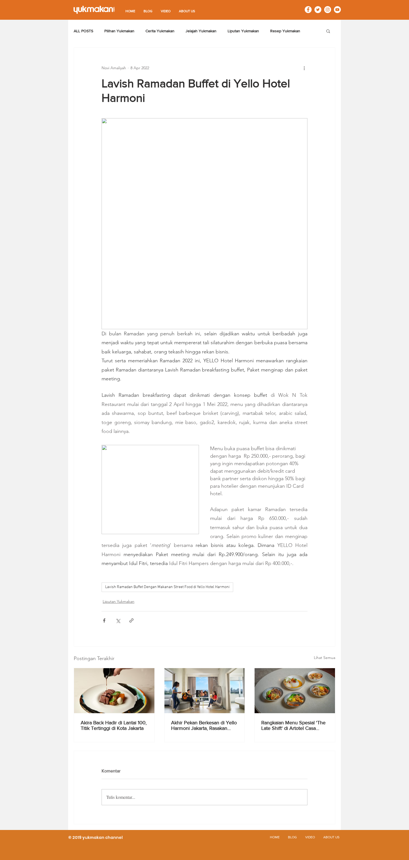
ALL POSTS (83, 31)
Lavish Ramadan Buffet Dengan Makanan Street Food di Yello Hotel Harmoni (167, 587)
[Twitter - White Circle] (317, 9)
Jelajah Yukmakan (201, 31)
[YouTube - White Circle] (337, 9)
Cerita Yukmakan (160, 31)
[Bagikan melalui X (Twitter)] (117, 620)
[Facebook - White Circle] (308, 9)
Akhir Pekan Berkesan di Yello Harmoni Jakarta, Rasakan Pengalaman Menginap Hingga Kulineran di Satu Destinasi (204, 725)
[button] (328, 31)
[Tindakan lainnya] (304, 68)
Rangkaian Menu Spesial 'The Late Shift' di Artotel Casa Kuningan (293, 725)
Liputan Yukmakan (243, 31)
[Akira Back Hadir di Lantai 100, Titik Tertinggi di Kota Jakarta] (114, 690)
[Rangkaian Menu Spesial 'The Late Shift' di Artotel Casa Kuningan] (295, 690)
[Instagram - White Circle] (327, 9)
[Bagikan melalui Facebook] (104, 620)
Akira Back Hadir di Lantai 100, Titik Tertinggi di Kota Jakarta (114, 725)
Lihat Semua (324, 657)
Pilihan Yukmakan (119, 31)
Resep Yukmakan (285, 31)
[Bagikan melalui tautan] (131, 620)
